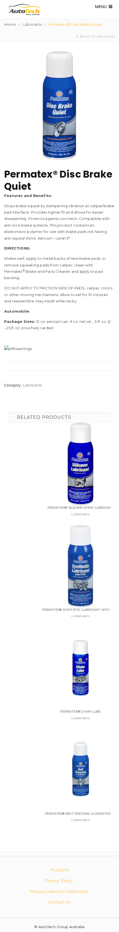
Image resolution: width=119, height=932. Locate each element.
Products (59, 870)
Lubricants (32, 24)
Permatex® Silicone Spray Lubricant (81, 508)
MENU (102, 6)
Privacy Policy (59, 880)
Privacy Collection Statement (59, 891)
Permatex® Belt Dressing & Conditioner (80, 814)
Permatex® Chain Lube (80, 711)
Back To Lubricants (97, 36)
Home (10, 24)
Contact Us (59, 902)
